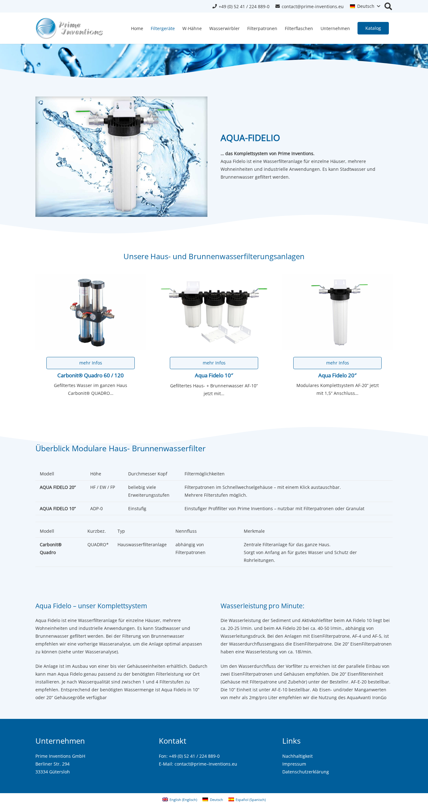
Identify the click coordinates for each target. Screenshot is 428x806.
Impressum (294, 764)
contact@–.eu (206, 764)
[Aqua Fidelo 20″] (337, 312)
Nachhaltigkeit (297, 756)
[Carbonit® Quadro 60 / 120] (90, 312)
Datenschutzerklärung (305, 772)
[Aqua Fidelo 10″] (214, 312)
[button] (365, 6)
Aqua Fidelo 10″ (214, 375)
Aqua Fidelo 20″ (337, 375)
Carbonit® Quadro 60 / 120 (90, 375)
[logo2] (69, 28)
